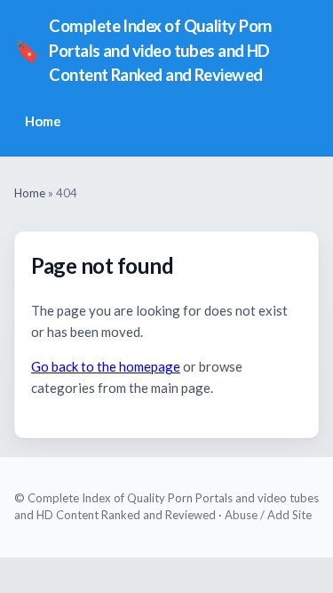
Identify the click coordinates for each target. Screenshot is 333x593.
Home (43, 121)
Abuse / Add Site (268, 515)
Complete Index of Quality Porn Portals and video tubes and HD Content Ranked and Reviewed (143, 50)
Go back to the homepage (105, 366)
